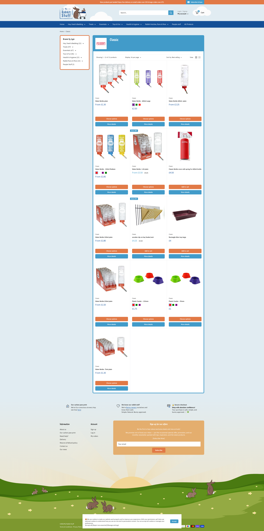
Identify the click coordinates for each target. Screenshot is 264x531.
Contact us (64, 446)
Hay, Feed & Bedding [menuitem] (75, 24)
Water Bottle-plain (101, 101)
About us (63, 429)
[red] (133, 305)
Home (62, 31)
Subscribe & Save (196, 2)
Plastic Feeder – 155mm (140, 301)
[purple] (140, 305)
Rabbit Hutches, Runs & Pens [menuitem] (155, 24)
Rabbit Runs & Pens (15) (72, 61)
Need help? (64, 436)
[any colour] (100, 173)
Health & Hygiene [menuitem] (132, 24)
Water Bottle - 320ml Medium (105, 169)
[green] (136, 305)
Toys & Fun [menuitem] (116, 24)
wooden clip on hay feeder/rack (143, 237)
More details (111, 124)
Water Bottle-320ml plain (103, 237)
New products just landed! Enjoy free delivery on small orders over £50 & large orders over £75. (132, 2)
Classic (97, 98)
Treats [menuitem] (91, 24)
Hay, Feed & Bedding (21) (72, 43)
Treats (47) (67, 47)
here (79, 410)
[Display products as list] (199, 57)
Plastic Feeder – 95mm (176, 301)
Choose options (111, 119)
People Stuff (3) (68, 64)
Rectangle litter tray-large (177, 237)
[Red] (140, 105)
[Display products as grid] (196, 57)
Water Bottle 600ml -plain (177, 101)
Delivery (63, 439)
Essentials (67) (68, 50)
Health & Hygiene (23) (71, 57)
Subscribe (158, 450)
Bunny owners (131, 407)
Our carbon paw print (67, 433)
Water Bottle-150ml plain (103, 301)
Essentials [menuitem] (103, 24)
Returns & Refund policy (68, 443)
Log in (93, 433)
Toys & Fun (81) (69, 54)
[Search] (170, 12)
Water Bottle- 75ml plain (103, 369)
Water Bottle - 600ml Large (141, 101)
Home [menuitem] (62, 24)
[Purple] (133, 105)
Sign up (93, 429)
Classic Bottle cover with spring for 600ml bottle (185, 169)
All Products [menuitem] (188, 24)
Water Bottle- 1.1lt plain (140, 169)
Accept (174, 521)
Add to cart (185, 187)
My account (182, 14)
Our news (63, 449)
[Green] (136, 105)
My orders (94, 436)
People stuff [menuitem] (176, 24)
